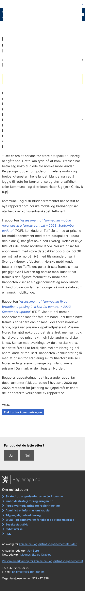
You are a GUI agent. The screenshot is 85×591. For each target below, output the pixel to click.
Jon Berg (33, 550)
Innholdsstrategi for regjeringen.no (29, 501)
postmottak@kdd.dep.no (28, 571)
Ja (11, 455)
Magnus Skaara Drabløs (35, 554)
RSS (8, 533)
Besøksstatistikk (17, 524)
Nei (27, 455)
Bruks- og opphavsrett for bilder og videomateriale (40, 519)
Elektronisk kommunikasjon (23, 412)
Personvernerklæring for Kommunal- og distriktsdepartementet (42, 561)
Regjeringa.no (26, 479)
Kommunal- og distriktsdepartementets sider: (48, 544)
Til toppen (42, 431)
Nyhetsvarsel (14, 529)
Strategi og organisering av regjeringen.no (34, 496)
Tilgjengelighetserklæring (23, 515)
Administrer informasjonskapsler (28, 510)
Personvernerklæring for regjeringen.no (33, 505)
